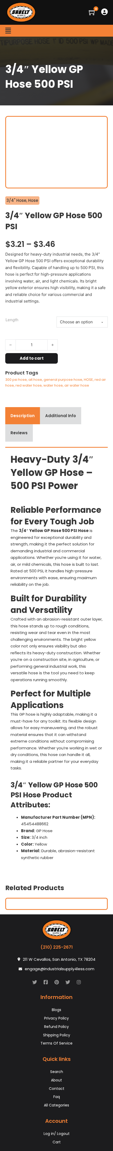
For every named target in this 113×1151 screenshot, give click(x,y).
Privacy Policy (56, 1018)
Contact (56, 1088)
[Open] (8, 30)
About (56, 1080)
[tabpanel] (56, 659)
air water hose (76, 385)
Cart (57, 1142)
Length (12, 319)
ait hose (35, 379)
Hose (33, 200)
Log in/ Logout (57, 1133)
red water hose (29, 385)
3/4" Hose (16, 200)
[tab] (22, 416)
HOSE (88, 379)
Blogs (56, 1009)
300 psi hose (16, 379)
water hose (53, 385)
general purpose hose (63, 379)
